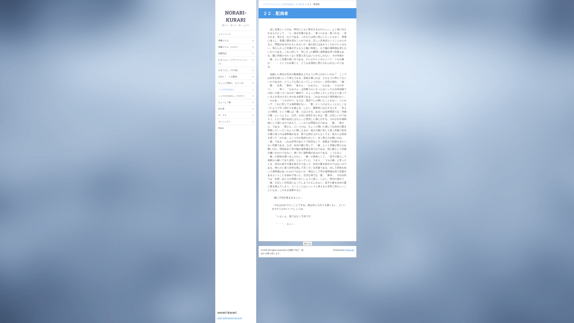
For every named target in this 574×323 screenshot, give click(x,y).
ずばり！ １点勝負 (227, 76)
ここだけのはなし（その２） (231, 95)
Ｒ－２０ (222, 115)
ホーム (307, 243)
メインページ (224, 34)
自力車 (221, 108)
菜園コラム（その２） (228, 46)
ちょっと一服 (224, 102)
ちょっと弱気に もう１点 (230, 82)
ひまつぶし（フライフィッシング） (233, 61)
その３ (301, 4)
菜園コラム (223, 40)
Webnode (349, 250)
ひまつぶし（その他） (228, 70)
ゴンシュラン (224, 121)
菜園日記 (222, 53)
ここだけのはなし (226, 89)
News (221, 128)
